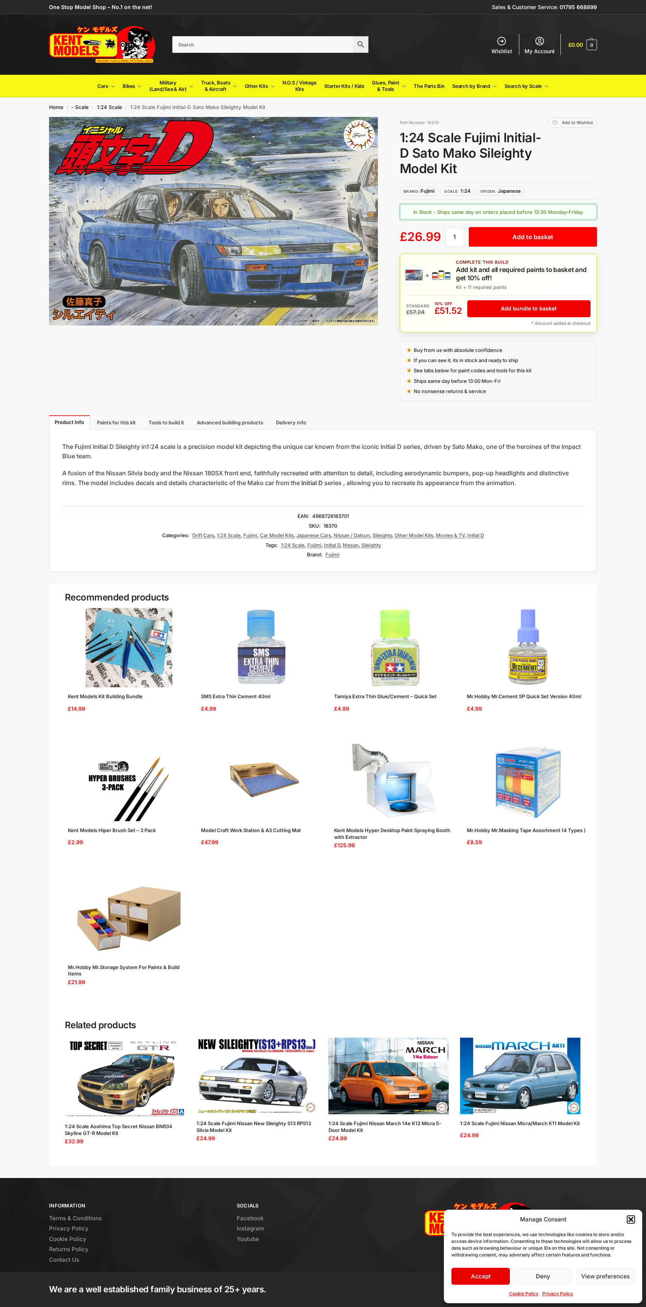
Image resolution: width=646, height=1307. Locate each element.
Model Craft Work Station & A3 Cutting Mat (251, 830)
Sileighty (382, 535)
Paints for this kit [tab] (116, 422)
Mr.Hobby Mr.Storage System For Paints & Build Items (124, 970)
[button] (631, 1219)
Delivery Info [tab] (291, 422)
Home (56, 107)
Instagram (250, 1228)
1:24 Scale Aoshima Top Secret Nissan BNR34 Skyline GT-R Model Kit (118, 1129)
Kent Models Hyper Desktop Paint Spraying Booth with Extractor (392, 833)
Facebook (250, 1218)
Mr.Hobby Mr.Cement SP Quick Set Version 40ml (524, 696)
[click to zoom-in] (213, 221)
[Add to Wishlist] (178, 617)
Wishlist (501, 51)
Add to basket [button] (126, 727)
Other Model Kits (413, 535)
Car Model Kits (277, 535)
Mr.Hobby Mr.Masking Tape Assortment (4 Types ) (526, 830)
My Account (540, 51)
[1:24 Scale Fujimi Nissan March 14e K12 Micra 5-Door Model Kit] (388, 1076)
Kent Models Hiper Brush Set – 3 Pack (112, 830)
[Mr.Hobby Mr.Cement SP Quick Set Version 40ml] (528, 647)
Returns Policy (69, 1249)
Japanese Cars (313, 535)
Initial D (475, 535)
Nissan (351, 545)
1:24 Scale (109, 107)
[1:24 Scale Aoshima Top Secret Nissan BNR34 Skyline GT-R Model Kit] (125, 1077)
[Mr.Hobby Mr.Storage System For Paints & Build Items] (129, 918)
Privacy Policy (557, 1293)
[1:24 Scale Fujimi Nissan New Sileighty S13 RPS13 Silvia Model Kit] (256, 1076)
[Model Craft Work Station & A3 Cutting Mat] (262, 781)
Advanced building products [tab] (230, 422)
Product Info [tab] (69, 422)
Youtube (248, 1238)
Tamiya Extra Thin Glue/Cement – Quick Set (385, 696)
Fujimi (250, 535)
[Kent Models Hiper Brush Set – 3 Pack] (129, 781)
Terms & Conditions (75, 1218)
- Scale (80, 107)
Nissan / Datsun (352, 535)
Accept (481, 1276)
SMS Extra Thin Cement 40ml (235, 696)
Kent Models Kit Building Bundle (105, 696)
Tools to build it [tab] (166, 422)
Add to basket (533, 237)
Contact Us (64, 1259)
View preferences (605, 1276)
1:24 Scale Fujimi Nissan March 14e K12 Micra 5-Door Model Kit (384, 1126)
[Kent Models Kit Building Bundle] (129, 647)
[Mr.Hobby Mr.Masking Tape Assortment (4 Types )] (528, 781)
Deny (543, 1276)
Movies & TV (450, 535)
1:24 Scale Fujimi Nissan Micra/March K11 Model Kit (520, 1123)
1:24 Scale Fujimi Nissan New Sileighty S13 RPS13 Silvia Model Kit (253, 1126)
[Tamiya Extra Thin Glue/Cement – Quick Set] (395, 647)
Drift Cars (203, 535)
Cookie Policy (524, 1293)
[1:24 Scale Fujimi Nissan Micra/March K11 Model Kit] (520, 1076)
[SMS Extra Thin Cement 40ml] (262, 647)
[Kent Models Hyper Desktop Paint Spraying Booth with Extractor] (395, 781)
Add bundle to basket (529, 308)
